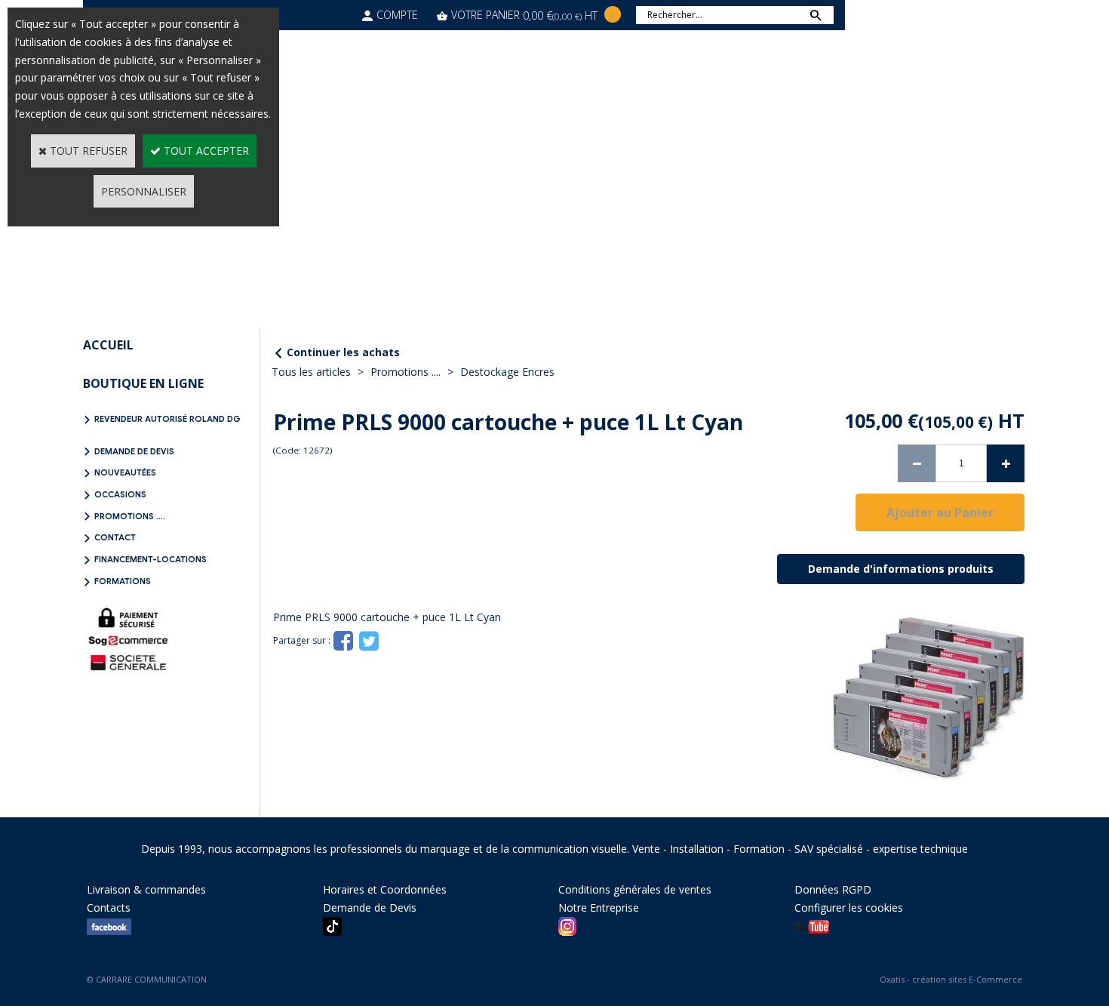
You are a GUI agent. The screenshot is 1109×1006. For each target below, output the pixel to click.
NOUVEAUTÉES (125, 472)
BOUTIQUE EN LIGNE (143, 383)
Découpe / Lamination (453, 39)
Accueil (108, 345)
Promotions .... (129, 516)
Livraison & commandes (146, 889)
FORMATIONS (122, 581)
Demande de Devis (134, 451)
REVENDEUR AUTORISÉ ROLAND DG (167, 419)
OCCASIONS (120, 494)
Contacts (109, 907)
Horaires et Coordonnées (385, 889)
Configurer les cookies (848, 907)
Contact (115, 537)
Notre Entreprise (598, 907)
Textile (565, 39)
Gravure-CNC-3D (658, 39)
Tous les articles (311, 372)
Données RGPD (832, 889)
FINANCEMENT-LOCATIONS (150, 559)
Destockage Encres (507, 372)
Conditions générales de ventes (634, 889)
